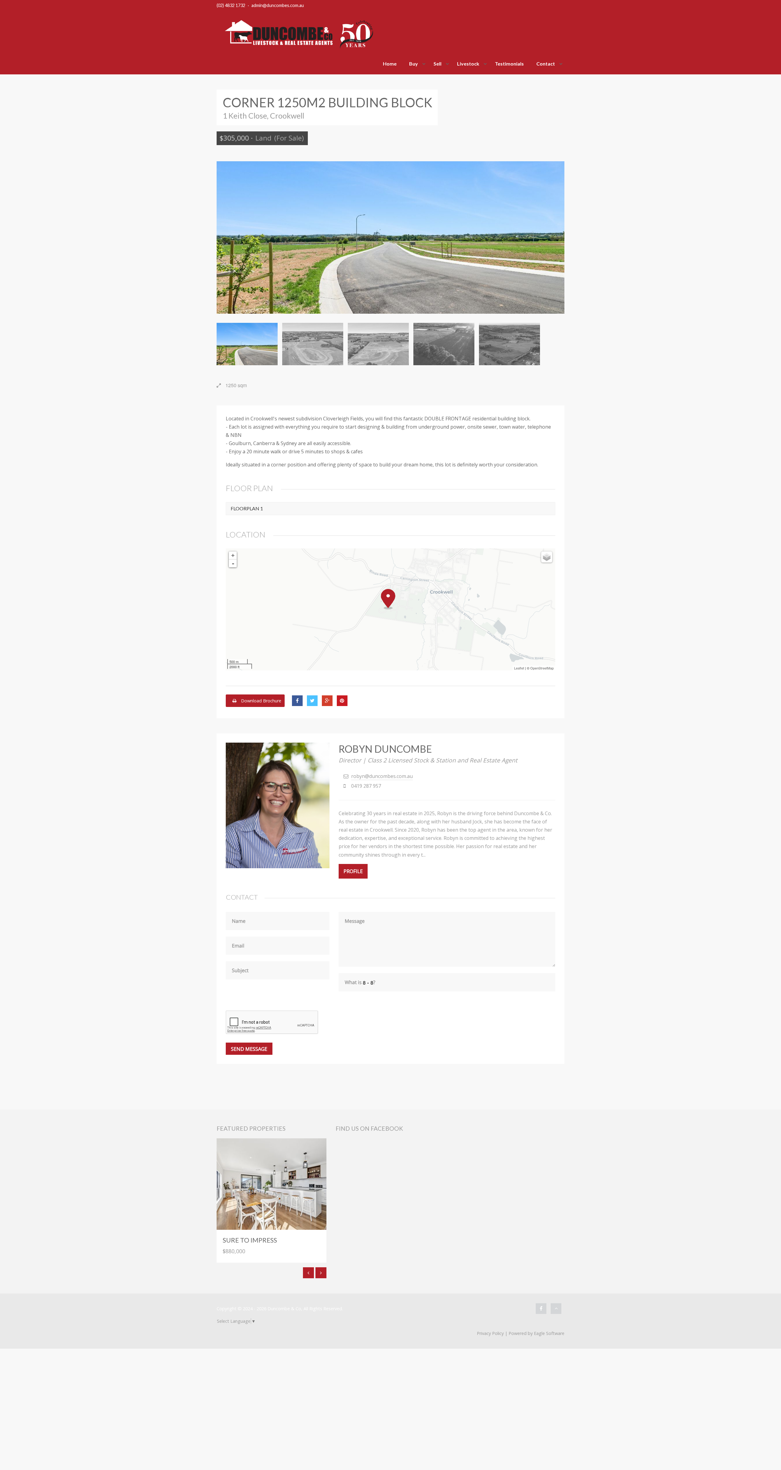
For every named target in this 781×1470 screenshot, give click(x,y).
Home (390, 63)
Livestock (468, 63)
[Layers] (546, 556)
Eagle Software (549, 1333)
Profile (353, 871)
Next (555, 237)
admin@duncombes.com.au (277, 5)
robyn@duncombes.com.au (382, 776)
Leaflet (519, 667)
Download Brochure (260, 701)
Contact (545, 63)
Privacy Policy (490, 1333)
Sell (437, 63)
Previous (226, 237)
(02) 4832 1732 (231, 5)
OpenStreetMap (542, 667)
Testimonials (509, 63)
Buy (413, 63)
